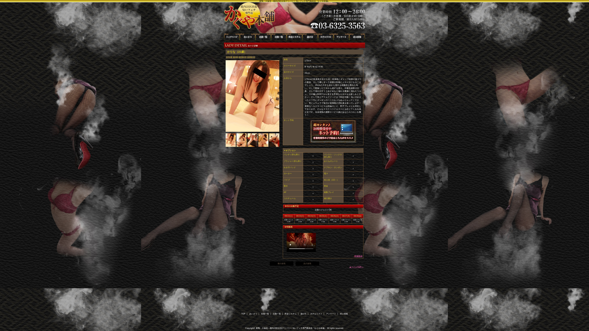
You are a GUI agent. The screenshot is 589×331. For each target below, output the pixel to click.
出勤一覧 (279, 37)
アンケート (341, 37)
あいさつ (247, 37)
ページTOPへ (357, 267)
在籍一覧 (263, 37)
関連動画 (358, 256)
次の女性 (307, 263)
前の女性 (282, 263)
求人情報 (357, 37)
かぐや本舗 (294, 18)
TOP (232, 37)
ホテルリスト (326, 37)
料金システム (294, 37)
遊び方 (310, 37)
